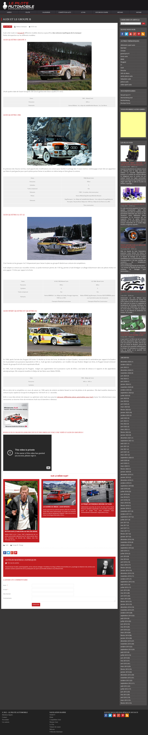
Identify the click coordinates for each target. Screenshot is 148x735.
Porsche (123, 70)
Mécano (120, 12)
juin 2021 (124, 446)
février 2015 (125, 601)
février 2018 (125, 505)
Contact (4, 717)
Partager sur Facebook (4, 552)
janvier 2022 (125, 435)
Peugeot (123, 62)
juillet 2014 (124, 621)
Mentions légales (7, 715)
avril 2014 (124, 630)
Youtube (130, 34)
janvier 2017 (125, 537)
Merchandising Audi (126, 98)
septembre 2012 (126, 683)
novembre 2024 (126, 373)
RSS (143, 34)
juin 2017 (124, 522)
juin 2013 (124, 658)
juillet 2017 (124, 520)
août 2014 (124, 618)
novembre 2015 (126, 576)
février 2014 (125, 635)
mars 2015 (124, 599)
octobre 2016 (125, 545)
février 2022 (125, 432)
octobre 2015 (125, 579)
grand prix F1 (125, 54)
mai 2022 (124, 424)
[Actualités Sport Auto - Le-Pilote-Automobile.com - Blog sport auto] (18, 6)
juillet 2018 (124, 491)
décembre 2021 (126, 438)
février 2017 (125, 534)
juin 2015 (124, 590)
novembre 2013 (126, 644)
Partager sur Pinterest (15, 552)
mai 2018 (124, 497)
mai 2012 (124, 695)
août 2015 (124, 584)
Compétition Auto (64, 12)
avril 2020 (124, 463)
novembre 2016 (126, 542)
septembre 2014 (126, 616)
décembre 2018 (126, 480)
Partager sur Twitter (8, 552)
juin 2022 (124, 421)
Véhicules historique (56, 732)
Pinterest (139, 34)
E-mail (5, 589)
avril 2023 (124, 404)
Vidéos (9, 12)
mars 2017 (124, 531)
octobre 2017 (125, 514)
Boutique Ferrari (125, 103)
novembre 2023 (126, 387)
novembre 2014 (126, 610)
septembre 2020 (126, 458)
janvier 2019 (125, 477)
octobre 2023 (125, 390)
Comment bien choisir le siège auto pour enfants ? (133, 164)
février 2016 (125, 568)
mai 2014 (124, 627)
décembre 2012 (126, 675)
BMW (122, 59)
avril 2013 (124, 663)
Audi (6, 545)
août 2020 (124, 460)
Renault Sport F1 (126, 95)
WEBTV (52, 715)
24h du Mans (125, 73)
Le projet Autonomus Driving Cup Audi (96, 504)
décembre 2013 (126, 641)
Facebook (122, 34)
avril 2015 (124, 596)
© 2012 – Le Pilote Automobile (15, 712)
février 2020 (125, 469)
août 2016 (124, 551)
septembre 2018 (126, 486)
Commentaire (7, 598)
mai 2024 (124, 379)
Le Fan (83, 12)
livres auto (124, 56)
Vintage (138, 12)
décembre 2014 (126, 607)
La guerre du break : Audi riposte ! (56, 507)
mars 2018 (124, 503)
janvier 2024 (125, 384)
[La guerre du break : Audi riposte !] (59, 493)
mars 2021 (124, 455)
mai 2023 (124, 401)
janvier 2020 (125, 472)
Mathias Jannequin (21, 26)
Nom (5, 585)
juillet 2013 (124, 655)
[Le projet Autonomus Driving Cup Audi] (97, 491)
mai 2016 (124, 559)
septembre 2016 (126, 548)
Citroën (123, 51)
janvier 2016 (125, 570)
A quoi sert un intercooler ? (133, 293)
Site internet (7, 594)
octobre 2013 (125, 647)
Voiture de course (101, 12)
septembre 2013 (126, 649)
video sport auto (126, 85)
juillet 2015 (124, 587)
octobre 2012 (125, 680)
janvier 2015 (125, 604)
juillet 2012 (124, 689)
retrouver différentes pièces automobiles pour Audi (75, 397)
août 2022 (124, 418)
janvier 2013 (125, 672)
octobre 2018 (125, 483)
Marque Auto (54, 722)
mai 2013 (124, 661)
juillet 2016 (124, 553)
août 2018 (124, 489)
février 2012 (125, 703)
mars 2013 (124, 666)
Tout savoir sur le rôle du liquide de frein (133, 246)
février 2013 (125, 669)
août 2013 (124, 652)
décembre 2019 (126, 474)
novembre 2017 (126, 511)
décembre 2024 (126, 370)
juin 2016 (124, 556)
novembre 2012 (126, 678)
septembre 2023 (126, 393)
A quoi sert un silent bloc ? (133, 204)
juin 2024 (124, 376)
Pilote (28, 12)
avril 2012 (124, 697)
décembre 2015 (126, 573)
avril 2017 (124, 528)
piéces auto (124, 82)
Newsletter (5, 719)
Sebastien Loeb (126, 79)
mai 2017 (124, 525)
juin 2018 (124, 494)
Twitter (126, 34)
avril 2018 (124, 500)
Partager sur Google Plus (12, 552)
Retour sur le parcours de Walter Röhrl (21, 531)
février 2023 (125, 410)
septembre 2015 (126, 582)
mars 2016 (124, 565)
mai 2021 (124, 449)
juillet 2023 (124, 395)
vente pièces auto (126, 76)
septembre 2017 (126, 517)
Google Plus (134, 34)
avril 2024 (124, 381)
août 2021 (124, 443)
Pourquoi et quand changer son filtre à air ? (133, 334)
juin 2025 (124, 367)
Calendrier (46, 12)
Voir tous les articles (13, 563)
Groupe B (20, 33)
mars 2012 (124, 700)
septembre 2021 (126, 441)
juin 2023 (124, 398)
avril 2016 (124, 562)
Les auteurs (5, 722)
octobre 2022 (125, 415)
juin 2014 (124, 624)
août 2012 (124, 686)
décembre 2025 (126, 362)
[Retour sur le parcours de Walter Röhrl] (21, 505)
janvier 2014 (125, 638)
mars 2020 (124, 466)
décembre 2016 (126, 539)
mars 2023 (124, 407)
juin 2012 (124, 692)
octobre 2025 (125, 364)
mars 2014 (124, 632)
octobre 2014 (125, 613)
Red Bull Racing (125, 100)
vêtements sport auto (128, 45)
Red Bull (123, 48)
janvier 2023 (125, 412)
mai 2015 (124, 593)
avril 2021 (124, 452)
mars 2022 (124, 429)
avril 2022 (124, 426)
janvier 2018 (125, 508)
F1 (121, 65)
